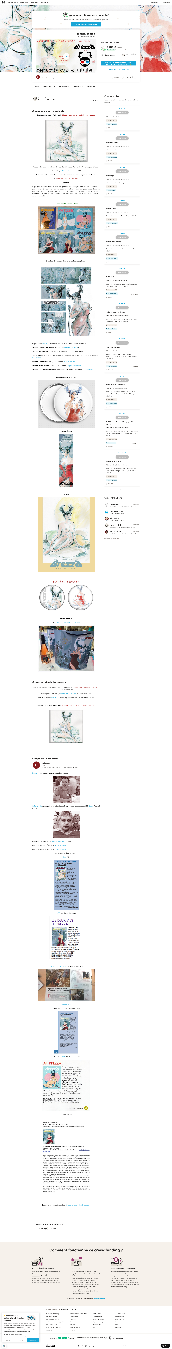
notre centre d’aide (99, 1298)
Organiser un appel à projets (101, 1322)
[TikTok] (82, 1346)
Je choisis (20, 1340)
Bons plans (73, 1319)
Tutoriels (72, 1324)
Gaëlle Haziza (69, 362)
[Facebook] (78, 1346)
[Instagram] (86, 1346)
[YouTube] (93, 1346)
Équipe (117, 1322)
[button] (4, 1346)
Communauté (24, 2)
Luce (91, 806)
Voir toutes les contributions (112, 538)
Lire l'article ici (66, 1005)
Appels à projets (97, 1316)
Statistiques (49, 1330)
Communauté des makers (78, 1314)
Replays (72, 1330)
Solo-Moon (55, 697)
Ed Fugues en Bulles (71, 347)
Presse (117, 1324)
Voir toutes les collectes (52, 1319)
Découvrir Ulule (119, 1316)
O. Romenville (88, 369)
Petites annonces (75, 1327)
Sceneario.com (71, 1205)
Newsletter (118, 1327)
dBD (58, 913)
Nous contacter (119, 1319)
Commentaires (91, 86)
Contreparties (46, 86)
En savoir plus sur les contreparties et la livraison (118, 489)
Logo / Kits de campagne (53, 1327)
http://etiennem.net (61, 845)
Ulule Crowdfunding (52, 1314)
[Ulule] (59, 1346)
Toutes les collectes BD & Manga (86, 24)
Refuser (8, 1340)
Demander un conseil (76, 1322)
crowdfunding (36, 1276)
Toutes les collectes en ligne (119, 69)
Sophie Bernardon (74, 365)
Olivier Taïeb (36, 358)
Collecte (36, 86)
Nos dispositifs (97, 1324)
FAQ (54, 86)
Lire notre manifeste (118, 1338)
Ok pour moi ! (33, 1340)
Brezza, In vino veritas (68, 694)
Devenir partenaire (98, 1319)
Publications (64, 86)
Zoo (64, 857)
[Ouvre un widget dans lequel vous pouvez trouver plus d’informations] (165, 1346)
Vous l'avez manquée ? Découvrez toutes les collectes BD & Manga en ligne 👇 (118, 63)
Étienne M (66, 171)
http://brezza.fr (61, 849)
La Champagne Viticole (58, 966)
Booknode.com (84, 1205)
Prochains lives (74, 1316)
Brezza (44, 343)
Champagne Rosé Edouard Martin (68, 622)
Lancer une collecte (12, 2)
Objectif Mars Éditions (59, 841)
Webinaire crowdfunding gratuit (55, 1322)
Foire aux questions (51, 1324)
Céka (72, 351)
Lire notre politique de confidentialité (13, 1334)
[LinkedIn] (89, 1346)
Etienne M (36, 773)
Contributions (77, 86)
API (94, 1327)
